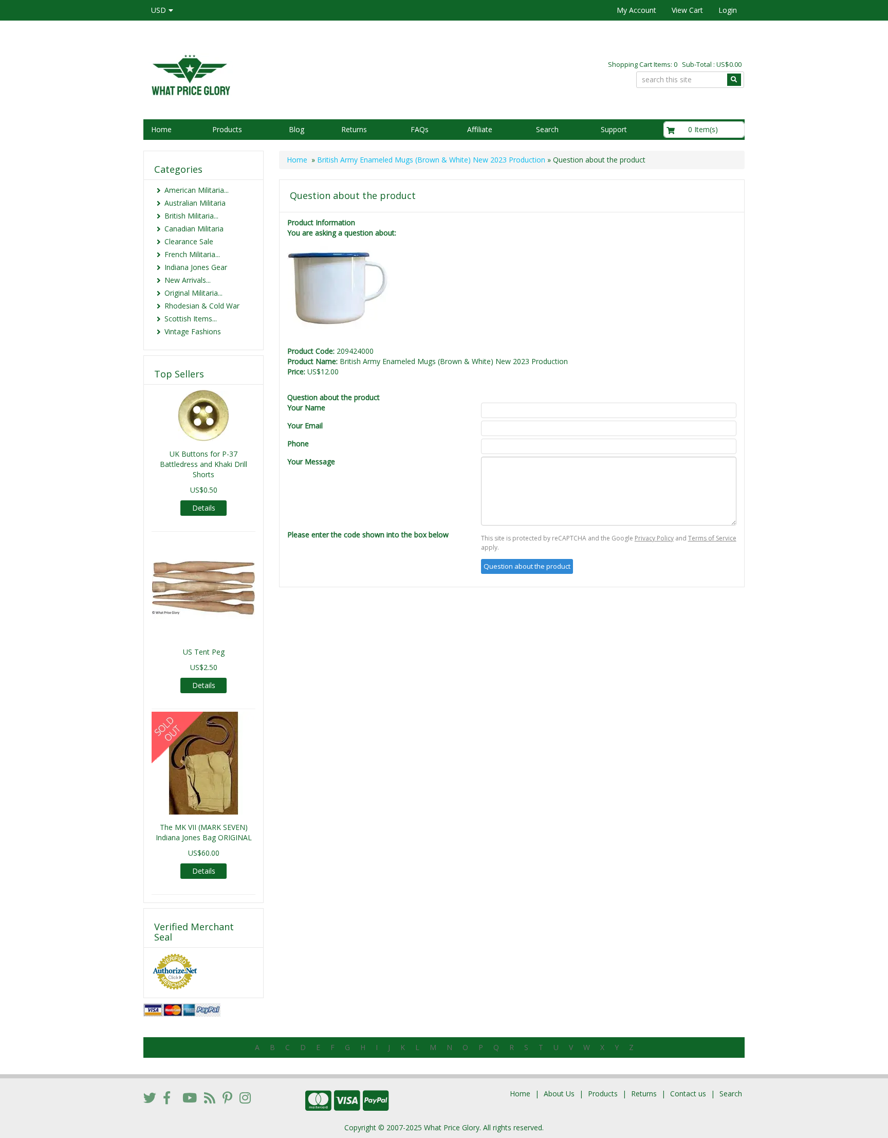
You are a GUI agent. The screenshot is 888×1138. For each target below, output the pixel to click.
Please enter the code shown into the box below (368, 534)
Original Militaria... (193, 293)
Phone (298, 443)
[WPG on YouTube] (189, 1097)
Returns (354, 129)
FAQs (420, 129)
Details (203, 508)
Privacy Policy (654, 538)
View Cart (687, 10)
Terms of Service (712, 538)
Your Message (311, 461)
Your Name (306, 407)
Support (614, 129)
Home (161, 129)
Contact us (688, 1093)
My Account (636, 10)
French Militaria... (192, 254)
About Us (559, 1093)
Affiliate (479, 129)
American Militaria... (196, 190)
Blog (296, 129)
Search (547, 129)
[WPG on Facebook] (166, 1097)
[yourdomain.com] (289, 73)
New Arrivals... (187, 280)
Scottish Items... (190, 318)
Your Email (305, 425)
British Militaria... (191, 216)
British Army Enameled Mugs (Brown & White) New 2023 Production (431, 160)
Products (227, 129)
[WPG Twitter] (149, 1097)
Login (727, 10)
